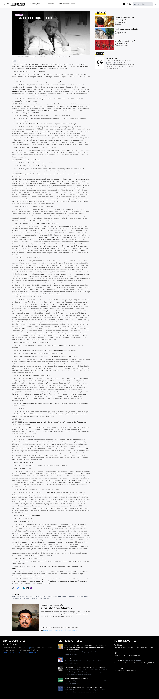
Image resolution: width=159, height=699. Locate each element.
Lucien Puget (27, 648)
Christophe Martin (122, 46)
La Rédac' (119, 24)
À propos (50, 4)
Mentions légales (9, 652)
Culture (19, 14)
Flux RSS (16, 644)
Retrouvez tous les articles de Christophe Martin (60, 630)
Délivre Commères (67, 4)
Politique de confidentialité (26, 652)
